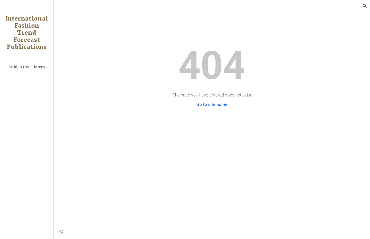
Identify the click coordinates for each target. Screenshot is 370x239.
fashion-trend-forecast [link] (28, 67)
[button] (365, 6)
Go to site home (211, 104)
